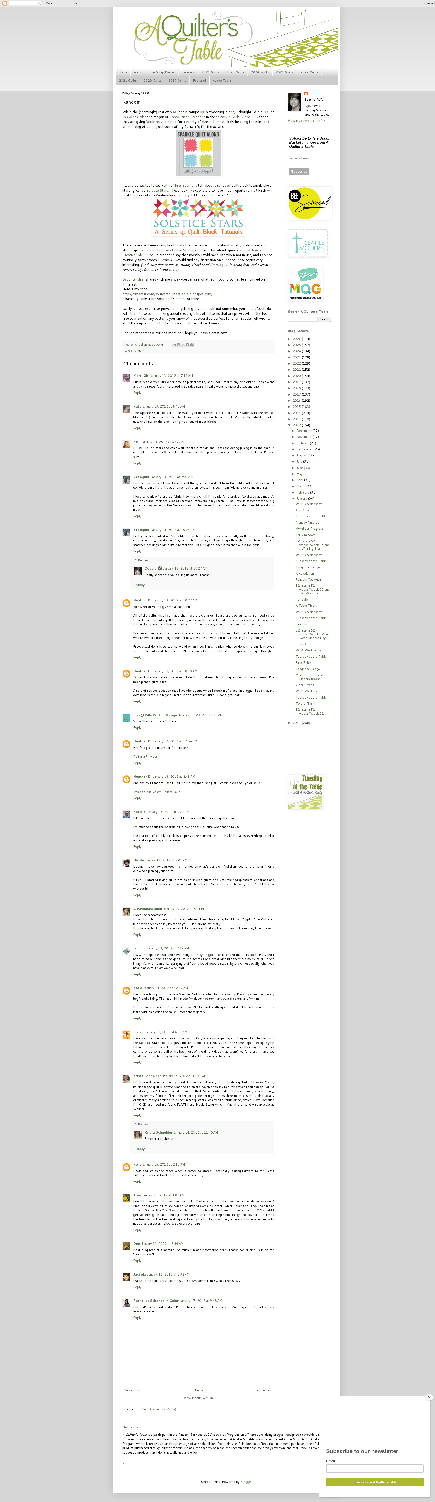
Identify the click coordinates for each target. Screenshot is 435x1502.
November (304, 436)
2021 (297, 369)
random (139, 350)
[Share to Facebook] (187, 345)
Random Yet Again (309, 579)
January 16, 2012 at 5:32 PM (168, 1274)
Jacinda (139, 1274)
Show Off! (303, 644)
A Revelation (305, 573)
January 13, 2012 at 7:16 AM (172, 375)
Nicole (138, 860)
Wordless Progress (310, 528)
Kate (137, 406)
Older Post (265, 1390)
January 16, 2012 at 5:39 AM (162, 1243)
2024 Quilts (260, 72)
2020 (297, 376)
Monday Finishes (307, 522)
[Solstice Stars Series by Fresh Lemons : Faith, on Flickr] (198, 235)
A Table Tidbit (306, 605)
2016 (297, 400)
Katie (137, 988)
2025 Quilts (235, 72)
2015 (297, 406)
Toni (137, 1195)
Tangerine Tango (308, 567)
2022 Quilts (309, 72)
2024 (297, 351)
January (302, 498)
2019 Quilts (177, 80)
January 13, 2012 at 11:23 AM (201, 715)
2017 (297, 394)
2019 (297, 382)
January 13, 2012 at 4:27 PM (168, 811)
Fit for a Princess (145, 756)
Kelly (137, 1164)
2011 (297, 722)
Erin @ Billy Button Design (155, 715)
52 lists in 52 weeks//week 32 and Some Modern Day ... (313, 634)
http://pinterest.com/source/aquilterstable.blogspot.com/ (167, 293)
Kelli (136, 441)
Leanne (139, 948)
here (172, 269)
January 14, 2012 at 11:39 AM (184, 1076)
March (301, 486)
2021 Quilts (128, 80)
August (302, 455)
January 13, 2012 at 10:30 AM (175, 671)
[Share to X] (183, 345)
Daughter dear (133, 279)
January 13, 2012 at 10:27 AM (185, 568)
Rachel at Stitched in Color (156, 1300)
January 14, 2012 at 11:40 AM (196, 1132)
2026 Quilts (211, 72)
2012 (297, 425)
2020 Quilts (153, 80)
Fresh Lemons (186, 185)
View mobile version (198, 1398)
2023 (297, 357)
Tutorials (188, 72)
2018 (297, 388)
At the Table (222, 80)
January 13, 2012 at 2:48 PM (174, 776)
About (138, 72)
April (300, 480)
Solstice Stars (157, 190)
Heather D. (142, 600)
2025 (297, 345)
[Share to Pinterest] (191, 345)
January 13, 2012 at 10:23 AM (173, 529)
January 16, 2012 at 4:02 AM (163, 1195)
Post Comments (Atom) (159, 1409)
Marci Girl (141, 375)
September (305, 449)
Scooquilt (141, 476)
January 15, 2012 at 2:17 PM (164, 1164)
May (300, 474)
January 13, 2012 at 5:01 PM (166, 860)
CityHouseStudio (147, 908)
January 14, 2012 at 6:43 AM (166, 1032)
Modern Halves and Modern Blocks (309, 677)
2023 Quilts (285, 72)
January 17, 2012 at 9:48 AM (201, 1300)
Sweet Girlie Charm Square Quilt (157, 791)
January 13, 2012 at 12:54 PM (175, 741)
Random (301, 624)
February (303, 492)
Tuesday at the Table (311, 516)
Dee (136, 1243)
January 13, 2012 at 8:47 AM (163, 441)
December (304, 430)
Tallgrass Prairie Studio (175, 250)
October (303, 443)
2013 (297, 419)
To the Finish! (305, 703)
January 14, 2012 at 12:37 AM (166, 988)
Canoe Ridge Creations (187, 116)
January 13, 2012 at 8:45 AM (164, 406)
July (300, 461)
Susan (138, 1032)
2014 (297, 413)
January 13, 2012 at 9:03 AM (172, 476)
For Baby (302, 599)
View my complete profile (306, 120)
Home (123, 72)
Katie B (139, 811)
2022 (297, 363)
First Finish (303, 662)
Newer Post (132, 1390)
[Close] (429, 1397)
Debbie (143, 344)
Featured (199, 80)
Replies (143, 560)
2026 (297, 338)
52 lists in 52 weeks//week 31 (310, 711)
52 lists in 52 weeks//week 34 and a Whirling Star (313, 545)
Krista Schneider (147, 1076)
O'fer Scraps (305, 685)
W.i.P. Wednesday (309, 504)
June (300, 467)
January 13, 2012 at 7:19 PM (168, 948)
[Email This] (174, 345)
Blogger (246, 1481)
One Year (302, 510)
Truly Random (305, 535)
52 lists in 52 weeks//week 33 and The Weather (313, 589)
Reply (137, 392)
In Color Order (134, 116)
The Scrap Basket (162, 72)
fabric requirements (161, 121)
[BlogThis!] (178, 345)
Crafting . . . (219, 264)
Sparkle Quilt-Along (234, 116)
